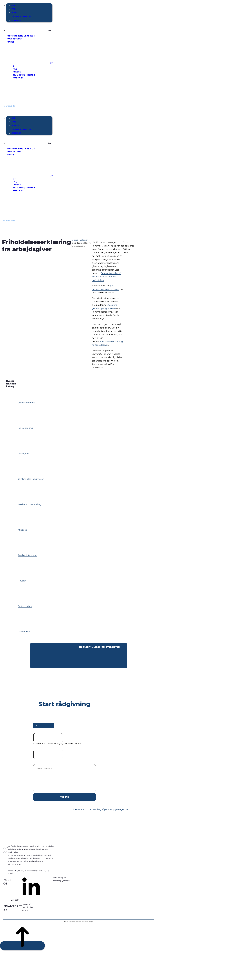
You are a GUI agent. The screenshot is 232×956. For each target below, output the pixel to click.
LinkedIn (15, 900)
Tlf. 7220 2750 (11, 108)
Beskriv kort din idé (59, 761)
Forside (74, 240)
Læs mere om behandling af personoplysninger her (101, 809)
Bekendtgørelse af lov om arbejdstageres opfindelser (106, 276)
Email (38, 730)
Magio (91, 922)
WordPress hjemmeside (72, 922)
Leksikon (84, 240)
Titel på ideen (54, 747)
